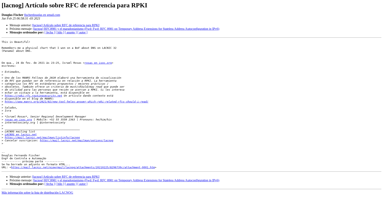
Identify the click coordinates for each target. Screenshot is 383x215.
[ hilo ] (60, 32)
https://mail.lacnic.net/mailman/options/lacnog (76, 140)
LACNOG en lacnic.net (21, 134)
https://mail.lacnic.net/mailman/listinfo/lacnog (42, 137)
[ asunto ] (71, 32)
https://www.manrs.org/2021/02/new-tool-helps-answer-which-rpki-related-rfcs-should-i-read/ (76, 101)
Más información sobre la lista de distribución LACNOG (37, 192)
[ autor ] (82, 32)
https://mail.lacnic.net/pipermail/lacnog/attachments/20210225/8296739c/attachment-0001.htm (83, 167)
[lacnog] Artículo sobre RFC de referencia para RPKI (65, 25)
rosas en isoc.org (98, 62)
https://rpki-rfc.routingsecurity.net (33, 95)
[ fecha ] (49, 32)
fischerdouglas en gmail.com (42, 15)
